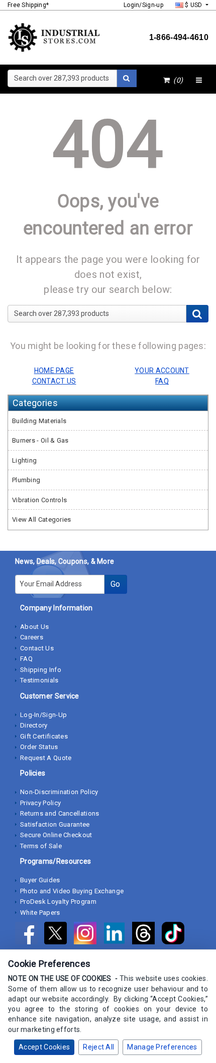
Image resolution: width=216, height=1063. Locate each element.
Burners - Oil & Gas (40, 440)
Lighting (24, 460)
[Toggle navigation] (198, 80)
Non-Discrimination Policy (59, 792)
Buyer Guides (40, 880)
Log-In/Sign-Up (43, 715)
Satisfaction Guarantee (55, 824)
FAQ (26, 658)
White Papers (40, 912)
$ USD (193, 5)
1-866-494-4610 (178, 37)
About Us (34, 626)
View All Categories (41, 519)
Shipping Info (40, 669)
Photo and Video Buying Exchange (72, 891)
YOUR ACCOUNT (162, 371)
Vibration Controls (39, 500)
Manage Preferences (162, 1047)
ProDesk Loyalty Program (58, 901)
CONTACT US (54, 381)
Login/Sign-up (143, 5)
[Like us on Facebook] (29, 935)
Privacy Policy (40, 803)
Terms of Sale (41, 846)
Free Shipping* (28, 5)
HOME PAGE (54, 371)
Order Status (39, 747)
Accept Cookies (44, 1047)
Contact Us (37, 648)
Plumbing (26, 480)
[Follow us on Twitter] (58, 935)
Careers (31, 637)
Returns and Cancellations (59, 813)
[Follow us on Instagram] (88, 935)
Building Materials (39, 421)
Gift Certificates (44, 736)
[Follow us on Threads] (146, 935)
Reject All (98, 1047)
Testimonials (39, 680)
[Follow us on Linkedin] (117, 935)
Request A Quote (46, 758)
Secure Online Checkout (56, 835)
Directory (34, 725)
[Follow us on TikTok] (175, 935)
